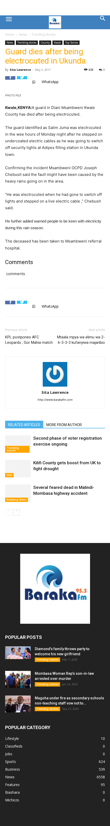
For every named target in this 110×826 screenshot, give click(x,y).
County (45, 42)
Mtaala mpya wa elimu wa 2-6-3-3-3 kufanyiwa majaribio (81, 340)
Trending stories (44, 34)
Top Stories (71, 42)
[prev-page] (8, 512)
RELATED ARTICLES (24, 425)
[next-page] (16, 512)
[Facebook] (10, 81)
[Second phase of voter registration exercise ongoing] (18, 444)
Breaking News (16, 499)
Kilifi (9, 475)
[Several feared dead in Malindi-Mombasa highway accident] (18, 493)
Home (9, 34)
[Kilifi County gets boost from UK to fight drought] (18, 469)
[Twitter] (22, 81)
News (23, 34)
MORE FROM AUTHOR (64, 425)
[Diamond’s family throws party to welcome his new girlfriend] (18, 652)
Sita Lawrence (20, 70)
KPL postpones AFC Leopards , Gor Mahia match (29, 340)
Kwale (57, 42)
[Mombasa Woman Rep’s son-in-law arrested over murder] (18, 679)
